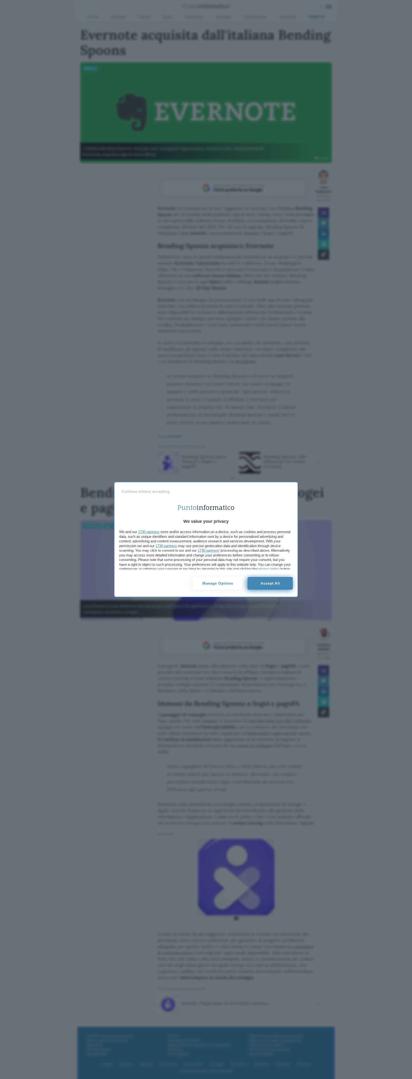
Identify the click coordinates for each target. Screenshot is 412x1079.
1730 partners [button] (149, 532)
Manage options (217, 583)
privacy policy (268, 569)
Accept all (270, 583)
